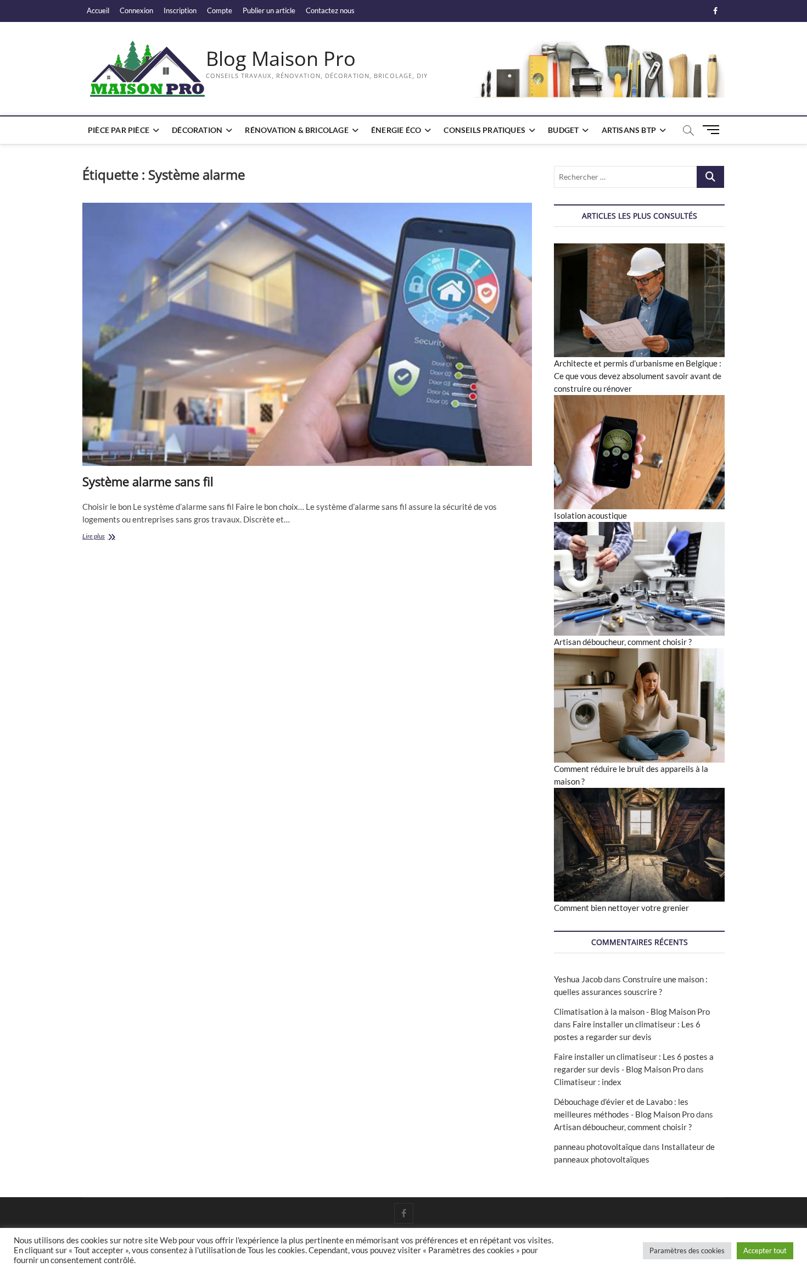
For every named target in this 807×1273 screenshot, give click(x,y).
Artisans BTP (629, 130)
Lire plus (104, 537)
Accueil (98, 10)
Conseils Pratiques (484, 130)
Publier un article (269, 10)
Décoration (197, 130)
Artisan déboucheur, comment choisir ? (623, 642)
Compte (219, 10)
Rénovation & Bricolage (296, 130)
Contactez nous (330, 10)
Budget (563, 130)
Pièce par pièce (118, 130)
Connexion (136, 10)
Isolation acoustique (590, 515)
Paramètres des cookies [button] (687, 1250)
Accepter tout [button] (765, 1250)
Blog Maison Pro (281, 59)
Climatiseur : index (587, 1082)
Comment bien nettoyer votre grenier (621, 908)
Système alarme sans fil (148, 481)
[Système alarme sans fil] (307, 334)
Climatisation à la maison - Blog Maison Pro (632, 1011)
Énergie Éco (396, 130)
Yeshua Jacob (578, 979)
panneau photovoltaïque (597, 1147)
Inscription (180, 10)
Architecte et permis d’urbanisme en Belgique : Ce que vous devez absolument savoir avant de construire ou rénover (637, 375)
